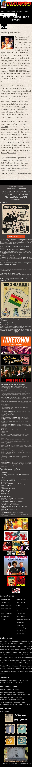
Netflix (6, 657)
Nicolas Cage (20, 622)
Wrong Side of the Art (24, 704)
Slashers (23, 602)
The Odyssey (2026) (6, 504)
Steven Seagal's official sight (16, 699)
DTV (18, 602)
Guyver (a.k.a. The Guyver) (8, 488)
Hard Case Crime (23, 680)
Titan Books (19, 683)
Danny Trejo (3, 649)
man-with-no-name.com (24, 694)
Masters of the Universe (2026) (9, 480)
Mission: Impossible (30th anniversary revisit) (12, 506)
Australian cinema (27, 641)
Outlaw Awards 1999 (6, 605)
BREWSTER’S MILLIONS (16, 142)
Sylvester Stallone (21, 631)
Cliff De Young (13, 160)
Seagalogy (28, 663)
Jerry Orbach (14, 163)
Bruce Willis (20, 611)
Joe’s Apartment (11, 424)
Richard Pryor (3, 699)
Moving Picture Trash (16, 697)
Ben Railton (4, 429)
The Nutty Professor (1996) (8, 512)
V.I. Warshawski (5, 492)
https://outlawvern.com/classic (16, 765)
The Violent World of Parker (7, 683)
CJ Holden (3, 434)
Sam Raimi (23, 660)
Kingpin (10, 434)
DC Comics (11, 649)
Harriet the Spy (5, 509)
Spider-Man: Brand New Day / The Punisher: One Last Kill (16, 479)
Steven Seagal (20, 625)
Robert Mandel (17, 168)
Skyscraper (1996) (5, 490)
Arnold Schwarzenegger (23, 608)
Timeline (3, 619)
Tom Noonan (11, 170)
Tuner (12, 386)
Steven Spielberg (21, 628)
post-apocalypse (27, 657)
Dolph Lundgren (21, 616)
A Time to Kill (4, 482)
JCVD (12, 655)
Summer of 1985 (20, 668)
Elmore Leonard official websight (8, 680)
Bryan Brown (21, 157)
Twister (3, 511)
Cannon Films (28, 644)
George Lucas (17, 652)
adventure (5, 641)
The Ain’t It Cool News (6, 702)
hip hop (29, 652)
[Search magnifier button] (15, 14)
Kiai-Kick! (2, 694)
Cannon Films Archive (13, 689)
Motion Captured (4, 697)
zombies (2, 674)
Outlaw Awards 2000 (6, 608)
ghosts (24, 652)
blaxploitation (3, 644)
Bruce (10, 644)
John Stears (24, 163)
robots (17, 660)
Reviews (19, 11)
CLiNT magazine (4, 711)
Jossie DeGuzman (7, 165)
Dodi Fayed (5, 163)
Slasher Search (19, 666)
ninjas (19, 657)
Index (2, 613)
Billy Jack (2, 689)
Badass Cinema (10, 11)
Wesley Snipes (21, 633)
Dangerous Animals (6, 485)
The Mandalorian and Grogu (8, 501)
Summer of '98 (10, 668)
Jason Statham (4, 655)
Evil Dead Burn (5, 500)
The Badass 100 (5, 602)
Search (26, 11)
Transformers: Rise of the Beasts (15, 391)
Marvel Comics (19, 655)
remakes (3, 660)
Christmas (4, 646)
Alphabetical (8, 613)
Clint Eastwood (21, 613)
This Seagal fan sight (19, 702)
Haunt (2, 487)
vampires (20, 671)
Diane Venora (24, 160)
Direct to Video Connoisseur (7, 692)
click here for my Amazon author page (16, 249)
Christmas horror (15, 646)
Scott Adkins (19, 663)
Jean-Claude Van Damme (23, 619)
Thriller (17, 173)
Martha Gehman (20, 165)
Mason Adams (6, 168)
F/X (4, 27)
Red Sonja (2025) (5, 493)
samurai (11, 663)
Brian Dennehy (10, 157)
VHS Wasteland (4, 704)
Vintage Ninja (13, 704)
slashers (5, 665)
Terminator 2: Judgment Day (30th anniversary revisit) (15, 474)
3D (1, 641)
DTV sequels (6, 652)
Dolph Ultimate (20, 692)
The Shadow (10, 411)
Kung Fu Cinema (11, 694)
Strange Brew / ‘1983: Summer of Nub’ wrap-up (13, 484)
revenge (11, 660)
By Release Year (5, 616)
